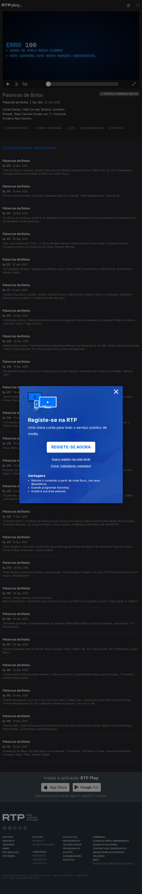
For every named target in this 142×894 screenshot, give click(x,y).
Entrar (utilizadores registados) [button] (71, 466)
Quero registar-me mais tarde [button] (71, 459)
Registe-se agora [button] (71, 447)
